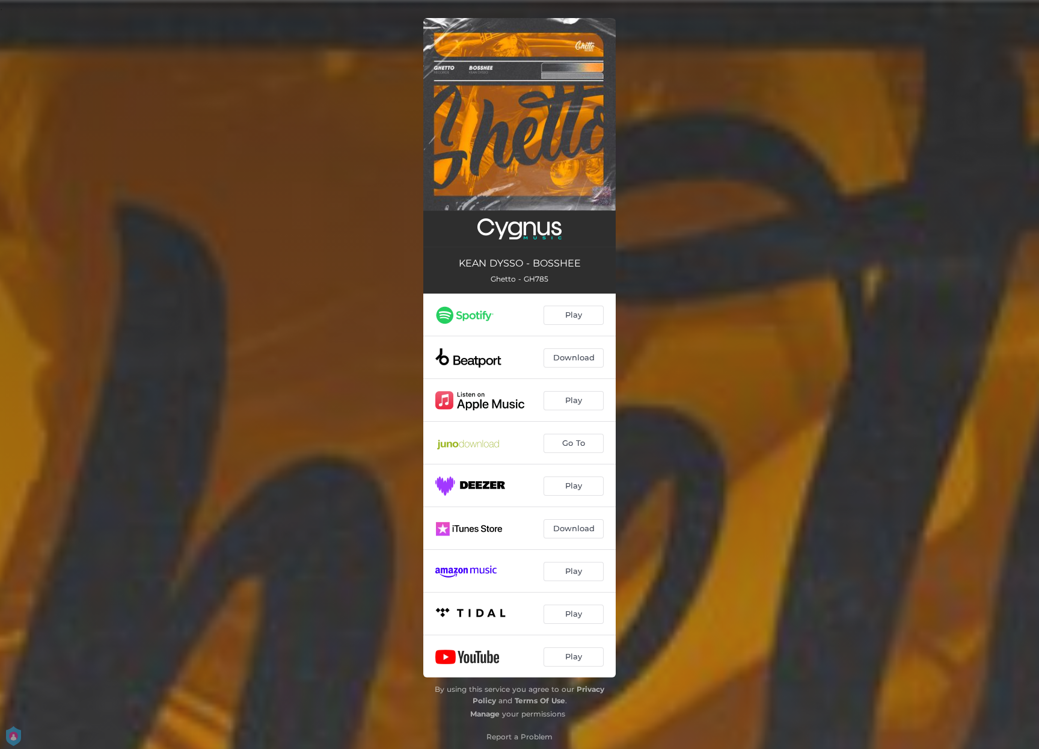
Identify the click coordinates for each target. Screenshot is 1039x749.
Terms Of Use (540, 700)
